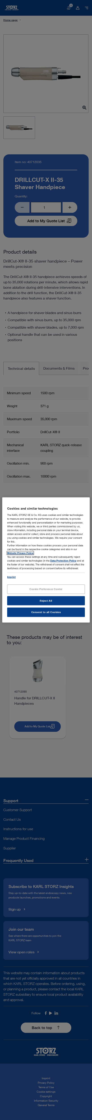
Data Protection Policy (63, 560)
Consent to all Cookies (46, 612)
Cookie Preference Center (46, 589)
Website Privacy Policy (20, 553)
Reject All (46, 600)
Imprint (11, 576)
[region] (46, 559)
